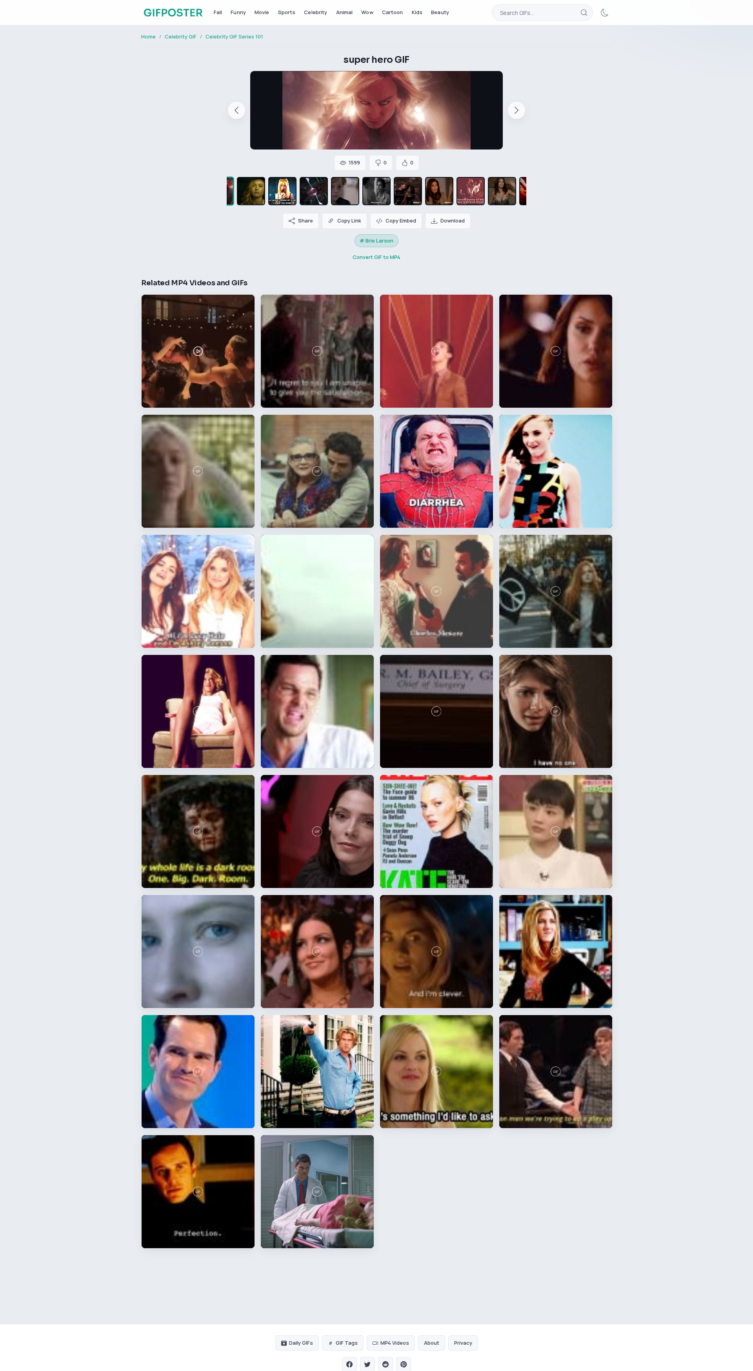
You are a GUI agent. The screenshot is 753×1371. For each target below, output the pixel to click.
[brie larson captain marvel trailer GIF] (251, 191)
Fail (218, 12)
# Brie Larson (376, 240)
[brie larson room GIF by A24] (345, 191)
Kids (417, 12)
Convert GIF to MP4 (376, 257)
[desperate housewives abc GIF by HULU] (439, 191)
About (431, 1342)
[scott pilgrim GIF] (282, 191)
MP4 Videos (394, 1342)
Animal (344, 12)
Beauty (440, 12)
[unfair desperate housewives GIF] (376, 191)
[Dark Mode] (605, 12)
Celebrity (315, 12)
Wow (367, 12)
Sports (287, 12)
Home (148, 36)
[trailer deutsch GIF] (502, 191)
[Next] (516, 110)
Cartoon (392, 12)
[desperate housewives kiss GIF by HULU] (408, 191)
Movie (262, 12)
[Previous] (236, 110)
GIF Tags (347, 1342)
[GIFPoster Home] (173, 12)
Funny (238, 12)
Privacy (463, 1342)
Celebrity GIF (180, 36)
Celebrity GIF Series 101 (234, 36)
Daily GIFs (301, 1342)
